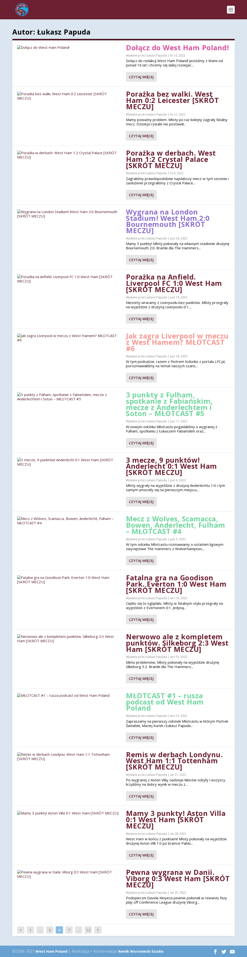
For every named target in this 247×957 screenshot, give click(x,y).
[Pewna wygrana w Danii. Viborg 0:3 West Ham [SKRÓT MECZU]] (69, 874)
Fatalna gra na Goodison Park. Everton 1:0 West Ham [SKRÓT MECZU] (176, 584)
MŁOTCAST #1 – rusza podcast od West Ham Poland (165, 702)
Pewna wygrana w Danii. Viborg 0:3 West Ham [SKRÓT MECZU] (178, 878)
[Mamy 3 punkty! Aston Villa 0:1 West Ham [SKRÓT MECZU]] (69, 813)
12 (88, 930)
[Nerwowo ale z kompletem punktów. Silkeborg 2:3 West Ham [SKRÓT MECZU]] (69, 638)
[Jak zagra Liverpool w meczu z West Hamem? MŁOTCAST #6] (69, 337)
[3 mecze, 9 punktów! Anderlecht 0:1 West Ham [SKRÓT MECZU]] (69, 462)
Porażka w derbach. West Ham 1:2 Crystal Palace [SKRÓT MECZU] (171, 159)
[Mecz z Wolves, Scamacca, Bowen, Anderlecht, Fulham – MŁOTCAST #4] (69, 520)
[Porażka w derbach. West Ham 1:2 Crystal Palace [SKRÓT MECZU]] (69, 155)
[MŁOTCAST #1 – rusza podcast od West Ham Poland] (69, 695)
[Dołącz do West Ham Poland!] (69, 47)
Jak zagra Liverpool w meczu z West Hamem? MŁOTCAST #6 (177, 342)
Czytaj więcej (141, 76)
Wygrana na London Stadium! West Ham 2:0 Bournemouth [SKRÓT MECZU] (168, 221)
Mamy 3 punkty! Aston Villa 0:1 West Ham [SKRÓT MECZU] (176, 819)
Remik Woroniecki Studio (141, 951)
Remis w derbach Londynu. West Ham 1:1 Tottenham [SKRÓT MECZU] (174, 761)
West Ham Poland (51, 951)
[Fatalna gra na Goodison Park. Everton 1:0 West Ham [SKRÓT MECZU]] (69, 579)
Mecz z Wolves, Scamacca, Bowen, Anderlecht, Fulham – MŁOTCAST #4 (175, 525)
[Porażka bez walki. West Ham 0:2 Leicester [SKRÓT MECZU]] (69, 96)
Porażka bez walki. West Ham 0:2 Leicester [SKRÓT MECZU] (172, 100)
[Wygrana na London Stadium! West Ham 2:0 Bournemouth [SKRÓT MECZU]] (69, 213)
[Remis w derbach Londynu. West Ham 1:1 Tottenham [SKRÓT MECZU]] (69, 756)
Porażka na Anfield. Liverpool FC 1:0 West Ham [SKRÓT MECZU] (174, 283)
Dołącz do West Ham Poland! (177, 47)
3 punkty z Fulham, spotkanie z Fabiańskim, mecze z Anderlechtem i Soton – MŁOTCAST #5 (169, 404)
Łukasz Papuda (156, 55)
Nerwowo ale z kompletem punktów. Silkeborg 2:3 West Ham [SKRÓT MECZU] (177, 643)
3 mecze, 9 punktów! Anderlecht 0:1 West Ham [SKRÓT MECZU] (171, 466)
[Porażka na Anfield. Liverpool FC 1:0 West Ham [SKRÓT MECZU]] (69, 278)
